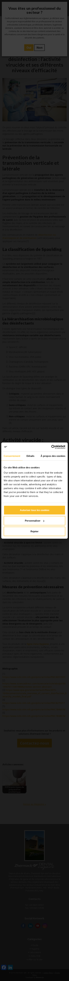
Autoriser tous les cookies (34, 510)
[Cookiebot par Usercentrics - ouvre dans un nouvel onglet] (51, 447)
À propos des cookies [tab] (53, 456)
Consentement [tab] (12, 456)
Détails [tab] (30, 456)
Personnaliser (32, 520)
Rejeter (34, 531)
